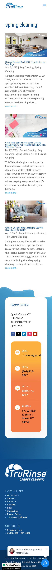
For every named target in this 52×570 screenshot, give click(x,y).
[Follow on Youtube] (35, 334)
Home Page (13, 495)
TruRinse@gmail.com (34, 355)
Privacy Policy (14, 514)
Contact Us (12, 510)
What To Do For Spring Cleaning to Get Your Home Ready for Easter (24, 228)
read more (10, 106)
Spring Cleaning (24, 153)
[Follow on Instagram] (29, 334)
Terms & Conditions (17, 517)
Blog (9, 507)
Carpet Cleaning (28, 150)
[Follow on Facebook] (13, 334)
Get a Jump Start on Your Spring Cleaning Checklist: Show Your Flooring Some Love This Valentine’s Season (25, 144)
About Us (11, 501)
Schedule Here (14, 529)
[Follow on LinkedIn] (24, 334)
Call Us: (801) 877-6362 (18, 533)
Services (11, 498)
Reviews (11, 504)
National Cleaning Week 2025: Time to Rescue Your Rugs (25, 63)
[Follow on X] (18, 334)
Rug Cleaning (27, 67)
